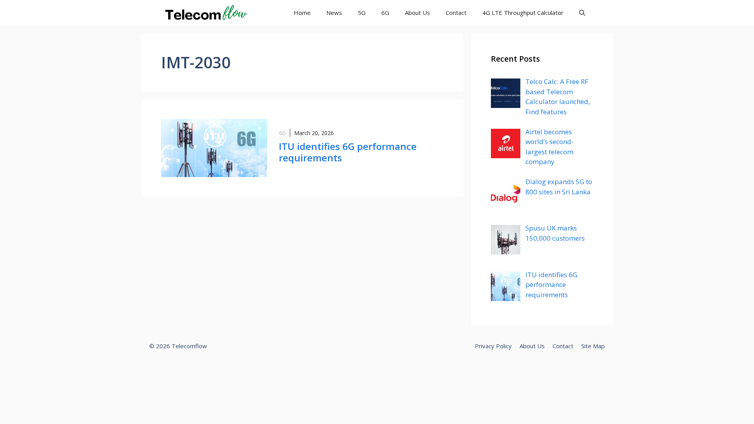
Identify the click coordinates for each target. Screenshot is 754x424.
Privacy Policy (493, 346)
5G (362, 12)
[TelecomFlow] (205, 13)
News (334, 12)
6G (385, 12)
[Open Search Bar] (582, 13)
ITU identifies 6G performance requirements (348, 152)
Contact (456, 12)
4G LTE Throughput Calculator (523, 12)
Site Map (593, 346)
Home (302, 12)
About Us (417, 12)
